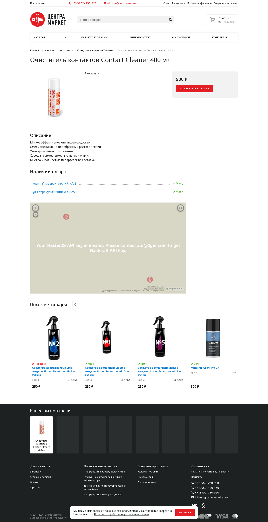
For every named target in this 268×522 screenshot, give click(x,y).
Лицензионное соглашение (154, 289)
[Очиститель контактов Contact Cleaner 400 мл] (41, 435)
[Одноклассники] (203, 505)
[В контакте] (194, 505)
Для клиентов (178, 3)
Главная (35, 50)
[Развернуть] (180, 208)
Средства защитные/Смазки (95, 50)
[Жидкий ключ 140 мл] (213, 352)
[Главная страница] (48, 19)
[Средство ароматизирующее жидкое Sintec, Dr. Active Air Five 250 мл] (160, 352)
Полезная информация (199, 3)
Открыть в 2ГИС (176, 289)
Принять (185, 512)
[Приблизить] (35, 208)
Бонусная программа (225, 3)
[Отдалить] (35, 215)
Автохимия (66, 50)
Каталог (50, 50)
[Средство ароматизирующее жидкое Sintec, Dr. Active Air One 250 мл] (107, 352)
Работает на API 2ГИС (155, 287)
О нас (166, 3)
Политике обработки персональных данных (121, 514)
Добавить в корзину (194, 88)
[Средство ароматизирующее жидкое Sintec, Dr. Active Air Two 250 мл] (54, 352)
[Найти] (170, 19)
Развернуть (92, 73)
